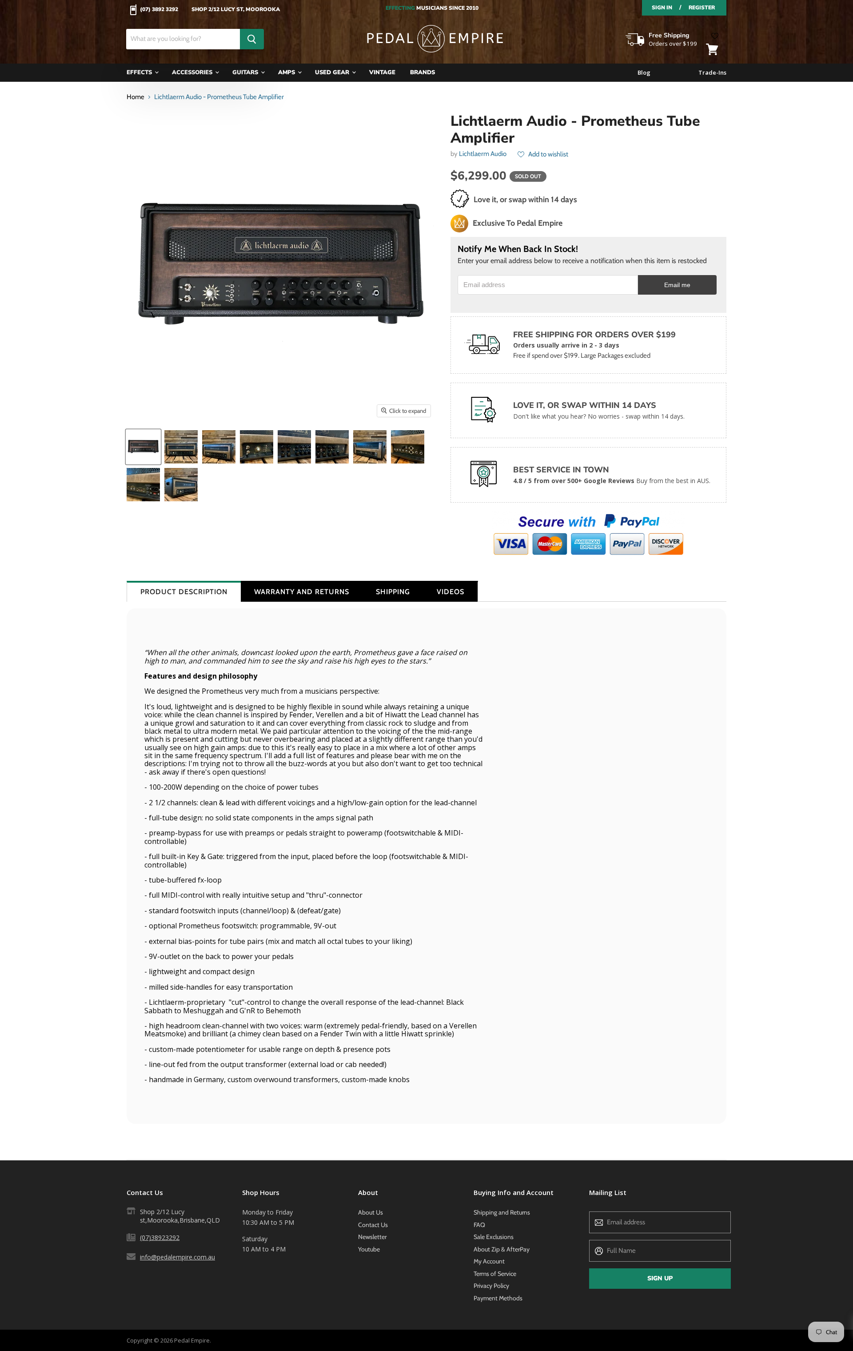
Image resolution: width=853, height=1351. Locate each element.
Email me (677, 285)
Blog (644, 72)
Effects (140, 72)
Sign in (662, 7)
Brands (422, 72)
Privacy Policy (491, 1286)
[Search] (252, 39)
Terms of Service (495, 1274)
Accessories (193, 72)
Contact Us (373, 1225)
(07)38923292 (159, 1237)
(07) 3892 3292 (159, 10)
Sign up (660, 1278)
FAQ (479, 1225)
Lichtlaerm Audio (482, 154)
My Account (489, 1261)
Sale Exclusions (494, 1237)
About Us (370, 1212)
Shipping (393, 592)
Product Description (183, 592)
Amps (287, 72)
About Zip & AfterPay (502, 1249)
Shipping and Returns (502, 1212)
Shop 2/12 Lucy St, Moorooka (235, 10)
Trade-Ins (712, 72)
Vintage (382, 72)
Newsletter (372, 1237)
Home (135, 97)
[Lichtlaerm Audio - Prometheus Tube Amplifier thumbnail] (143, 446)
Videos (450, 592)
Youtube (369, 1249)
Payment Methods (498, 1298)
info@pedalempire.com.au (177, 1257)
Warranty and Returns (301, 592)
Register (702, 7)
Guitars (246, 72)
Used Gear (333, 72)
